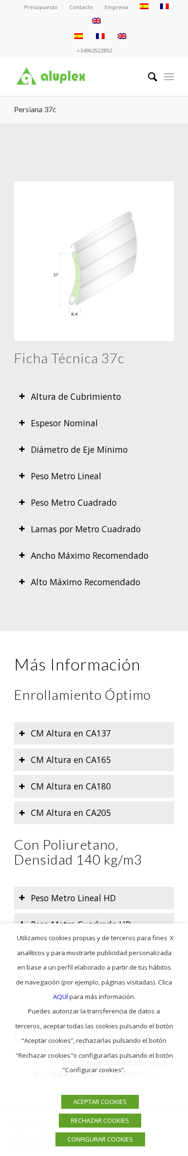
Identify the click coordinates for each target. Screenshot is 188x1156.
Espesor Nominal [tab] (64, 423)
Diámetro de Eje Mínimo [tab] (79, 449)
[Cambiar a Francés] (164, 6)
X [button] (172, 937)
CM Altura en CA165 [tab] (71, 759)
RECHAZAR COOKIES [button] (100, 1120)
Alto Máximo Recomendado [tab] (85, 582)
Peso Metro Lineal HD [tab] (73, 898)
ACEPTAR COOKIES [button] (100, 1101)
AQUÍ (60, 996)
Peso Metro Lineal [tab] (66, 476)
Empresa (116, 7)
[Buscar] (147, 76)
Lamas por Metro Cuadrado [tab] (86, 529)
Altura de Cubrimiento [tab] (76, 396)
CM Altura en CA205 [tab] (71, 812)
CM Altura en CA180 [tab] (71, 786)
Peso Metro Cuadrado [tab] (74, 502)
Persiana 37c (35, 109)
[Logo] (78, 76)
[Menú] (169, 76)
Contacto (81, 7)
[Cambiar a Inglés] (96, 20)
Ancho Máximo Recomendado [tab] (89, 555)
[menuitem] (41, 7)
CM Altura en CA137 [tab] (71, 733)
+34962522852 (94, 50)
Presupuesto (41, 7)
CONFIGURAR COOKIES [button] (100, 1139)
